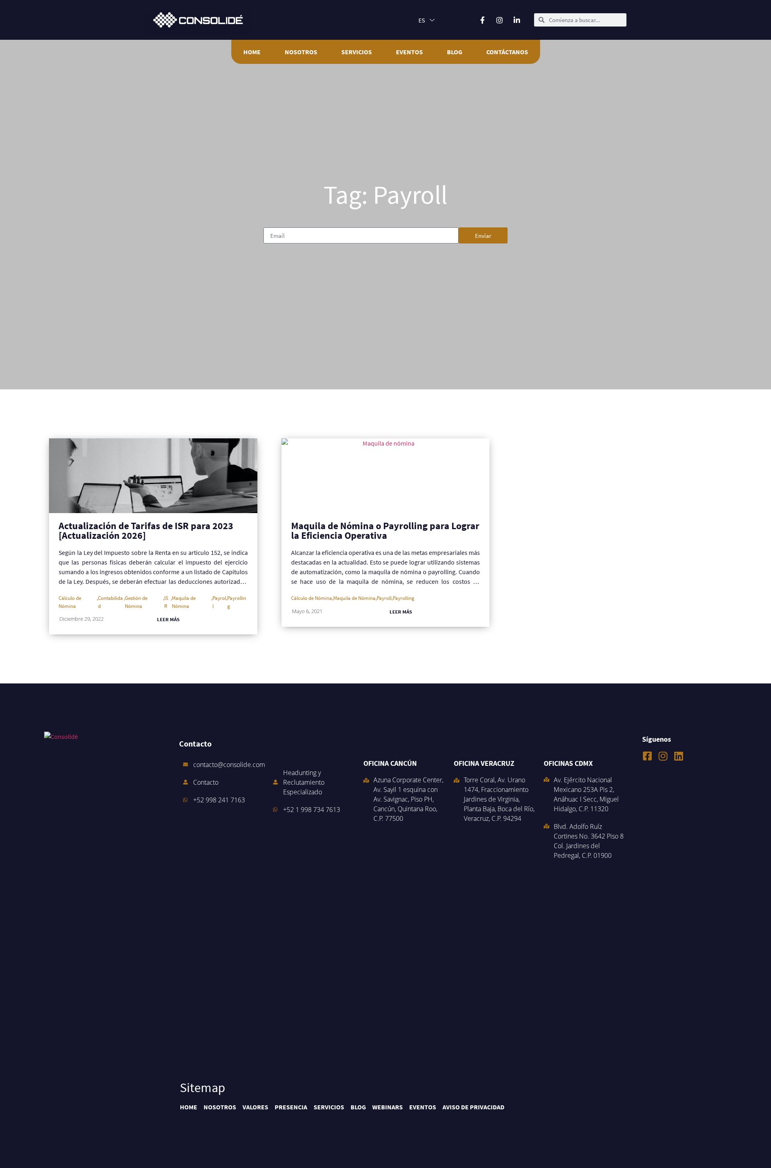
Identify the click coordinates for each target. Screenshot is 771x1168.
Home (252, 52)
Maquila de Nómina (184, 602)
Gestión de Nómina (136, 602)
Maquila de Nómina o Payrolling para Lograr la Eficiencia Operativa (385, 531)
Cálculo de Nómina (70, 602)
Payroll (219, 602)
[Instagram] (663, 756)
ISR (166, 602)
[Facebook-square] (647, 756)
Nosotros (301, 52)
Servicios (356, 52)
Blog (454, 52)
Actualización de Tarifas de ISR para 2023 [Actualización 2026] (146, 531)
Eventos (409, 52)
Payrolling (236, 602)
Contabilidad (110, 602)
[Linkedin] (678, 756)
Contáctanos (507, 52)
